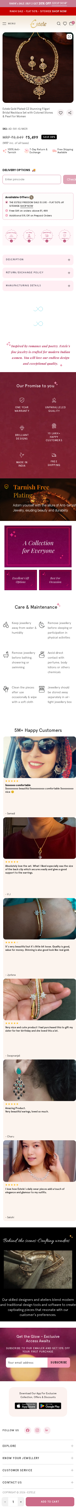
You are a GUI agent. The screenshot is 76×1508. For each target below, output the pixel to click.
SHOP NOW (26, 206)
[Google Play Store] (50, 1406)
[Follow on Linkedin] (47, 1430)
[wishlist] (65, 24)
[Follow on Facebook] (27, 1430)
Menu (12, 23)
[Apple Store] (26, 1406)
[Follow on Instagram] (37, 1430)
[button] (60, 112)
